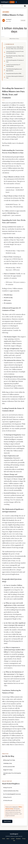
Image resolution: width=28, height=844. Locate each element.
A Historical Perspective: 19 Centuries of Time (15, 61)
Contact (12, 838)
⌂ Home (12, 2)
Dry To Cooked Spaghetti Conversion (12, 794)
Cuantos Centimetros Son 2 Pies (10, 790)
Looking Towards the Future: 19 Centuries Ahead (13, 65)
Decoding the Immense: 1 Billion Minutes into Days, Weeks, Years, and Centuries (14, 47)
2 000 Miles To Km (7, 763)
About (8, 838)
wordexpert (5, 2)
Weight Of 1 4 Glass (7, 769)
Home (3, 838)
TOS (14, 840)
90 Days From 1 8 (7, 797)
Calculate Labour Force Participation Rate (12, 773)
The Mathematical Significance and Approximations (14, 69)
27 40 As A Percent (7, 800)
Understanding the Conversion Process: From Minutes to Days (15, 52)
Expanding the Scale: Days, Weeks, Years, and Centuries (15, 56)
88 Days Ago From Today (9, 760)
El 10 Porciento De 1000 (9, 766)
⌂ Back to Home (7, 821)
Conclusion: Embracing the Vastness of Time (14, 77)
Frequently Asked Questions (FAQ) (13, 73)
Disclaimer (18, 838)
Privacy (23, 838)
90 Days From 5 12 (7, 787)
